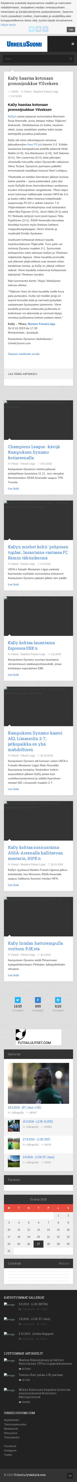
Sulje (71, 29)
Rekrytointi (10, 1433)
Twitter (8, 1454)
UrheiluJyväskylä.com (30, 1475)
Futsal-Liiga (28, 463)
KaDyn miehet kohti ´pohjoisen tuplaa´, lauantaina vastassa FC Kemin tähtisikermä (38, 552)
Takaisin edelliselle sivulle (23, 353)
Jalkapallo (17, 1112)
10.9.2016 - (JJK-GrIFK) (38, 1121)
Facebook (10, 1446)
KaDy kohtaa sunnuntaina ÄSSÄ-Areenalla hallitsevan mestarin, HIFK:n (35, 853)
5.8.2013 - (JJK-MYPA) (33, 1304)
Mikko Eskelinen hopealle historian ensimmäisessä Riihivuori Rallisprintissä (44, 1393)
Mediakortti (11, 1428)
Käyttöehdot (11, 1420)
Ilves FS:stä (34, 144)
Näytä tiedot (8, 24)
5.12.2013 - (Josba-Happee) (36, 1334)
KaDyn (12, 116)
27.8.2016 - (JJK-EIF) (36, 1139)
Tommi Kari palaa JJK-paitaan (41, 1375)
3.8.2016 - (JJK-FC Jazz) (38, 1157)
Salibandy (28, 1339)
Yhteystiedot (11, 1437)
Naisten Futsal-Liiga (46, 91)
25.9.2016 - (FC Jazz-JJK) (24, 1107)
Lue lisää (13, 488)
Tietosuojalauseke (15, 1424)
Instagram (10, 1450)
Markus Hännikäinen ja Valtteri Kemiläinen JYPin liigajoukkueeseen (45, 1361)
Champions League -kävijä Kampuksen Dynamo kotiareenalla (34, 452)
